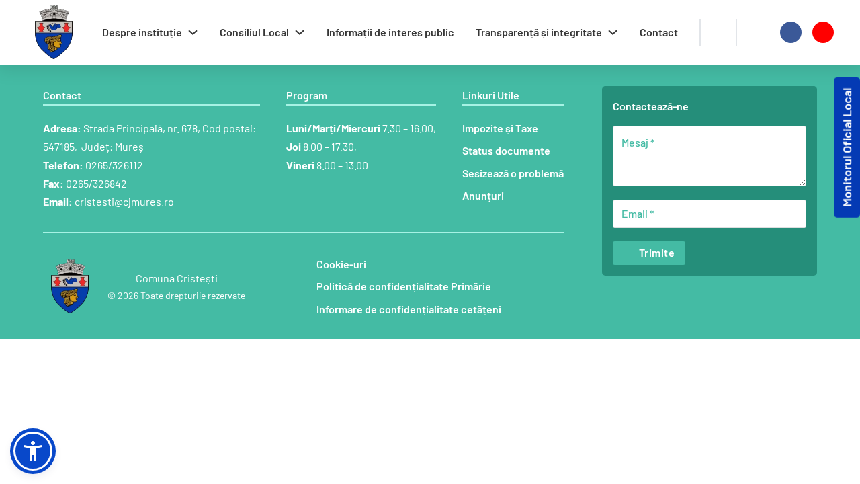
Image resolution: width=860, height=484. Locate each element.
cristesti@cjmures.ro (124, 201)
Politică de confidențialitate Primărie (403, 286)
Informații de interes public (390, 32)
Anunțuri (483, 195)
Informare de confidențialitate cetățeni (408, 308)
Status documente (506, 150)
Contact (659, 32)
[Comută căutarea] (718, 32)
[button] (32, 451)
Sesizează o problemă (513, 173)
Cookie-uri (341, 263)
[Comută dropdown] (192, 32)
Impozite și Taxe (500, 128)
